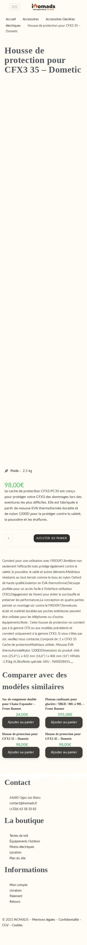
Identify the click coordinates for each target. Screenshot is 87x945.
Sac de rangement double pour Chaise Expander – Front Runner (19, 704)
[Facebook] (4, 909)
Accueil (11, 19)
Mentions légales (43, 919)
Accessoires (31, 19)
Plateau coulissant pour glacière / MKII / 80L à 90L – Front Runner (64, 704)
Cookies (17, 925)
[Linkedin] (10, 909)
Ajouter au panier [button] (21, 722)
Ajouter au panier (51, 538)
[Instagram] (7, 909)
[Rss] (13, 909)
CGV (5, 925)
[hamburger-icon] (15, 7)
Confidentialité (69, 919)
